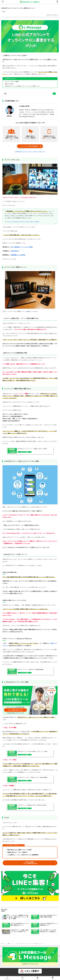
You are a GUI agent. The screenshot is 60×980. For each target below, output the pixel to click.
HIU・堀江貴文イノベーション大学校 (21, 247)
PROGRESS (14, 251)
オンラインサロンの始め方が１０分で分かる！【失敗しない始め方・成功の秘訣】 (23, 221)
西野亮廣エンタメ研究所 (18, 255)
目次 (5, 93)
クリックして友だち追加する (30, 146)
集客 (4, 11)
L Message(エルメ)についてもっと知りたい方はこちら (30, 151)
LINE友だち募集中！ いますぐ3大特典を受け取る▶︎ (30, 862)
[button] (1, 956)
